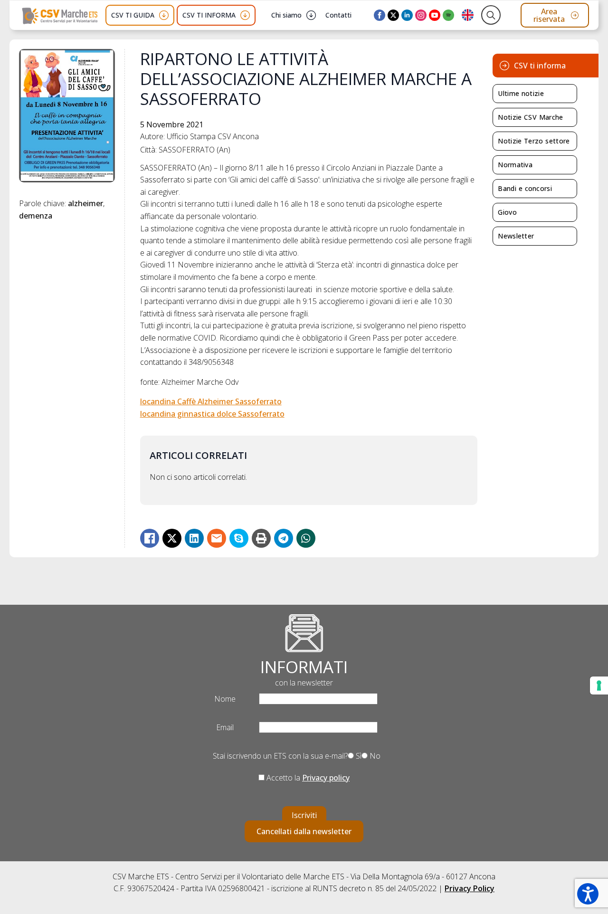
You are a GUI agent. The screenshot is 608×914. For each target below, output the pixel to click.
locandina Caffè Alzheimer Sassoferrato (211, 401)
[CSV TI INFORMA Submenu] (245, 15)
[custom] (448, 15)
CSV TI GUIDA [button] (132, 14)
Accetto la (307, 777)
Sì (357, 756)
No (374, 756)
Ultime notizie (521, 93)
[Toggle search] (491, 15)
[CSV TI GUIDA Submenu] (163, 15)
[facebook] (379, 15)
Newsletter (516, 235)
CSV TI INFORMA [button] (209, 14)
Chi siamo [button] (286, 14)
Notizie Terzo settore (534, 140)
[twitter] (393, 15)
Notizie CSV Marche (530, 117)
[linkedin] (407, 15)
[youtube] (434, 15)
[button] (587, 893)
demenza (35, 215)
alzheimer (85, 203)
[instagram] (421, 15)
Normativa (515, 164)
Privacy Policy (469, 888)
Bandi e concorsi (525, 188)
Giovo (507, 212)
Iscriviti (304, 815)
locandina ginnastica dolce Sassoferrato (212, 414)
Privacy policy (326, 777)
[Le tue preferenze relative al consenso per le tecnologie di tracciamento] (599, 685)
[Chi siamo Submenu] (311, 15)
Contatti (338, 14)
